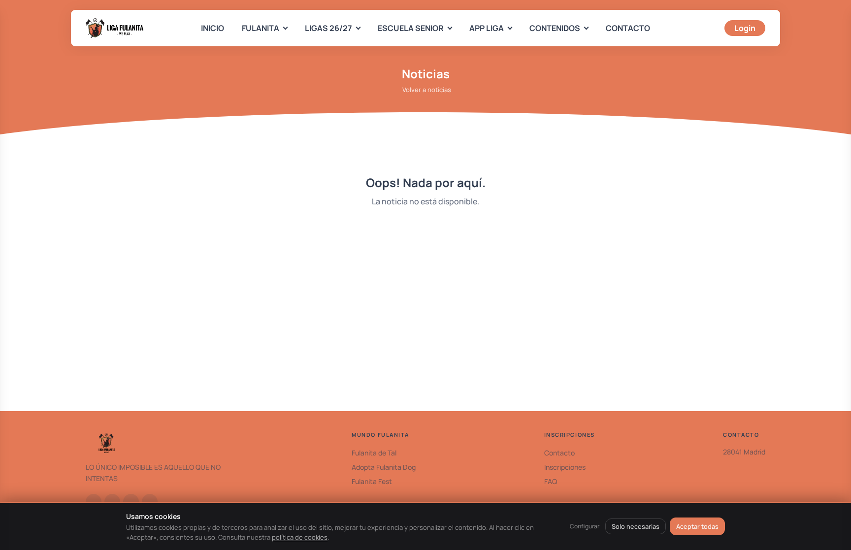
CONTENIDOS (554, 28)
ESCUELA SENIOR (411, 28)
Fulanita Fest (372, 481)
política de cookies (299, 537)
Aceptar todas (697, 526)
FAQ (550, 481)
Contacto (559, 452)
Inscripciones (565, 467)
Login (744, 28)
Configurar (584, 526)
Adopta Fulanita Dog (384, 467)
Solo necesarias (635, 526)
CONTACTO (628, 28)
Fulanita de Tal (374, 452)
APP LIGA (486, 28)
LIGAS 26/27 (328, 28)
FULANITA (260, 28)
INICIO (212, 28)
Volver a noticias (426, 89)
